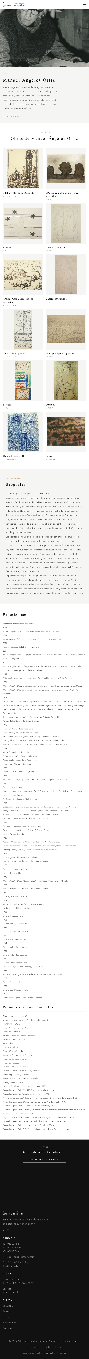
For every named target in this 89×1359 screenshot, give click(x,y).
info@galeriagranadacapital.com (18, 1257)
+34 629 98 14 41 (12, 1251)
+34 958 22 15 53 (12, 1244)
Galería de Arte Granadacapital (44, 1152)
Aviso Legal (32, 1347)
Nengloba (61, 1352)
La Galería (8, 1306)
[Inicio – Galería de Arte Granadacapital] (13, 4)
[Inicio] (44, 1213)
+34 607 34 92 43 (12, 1247)
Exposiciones (9, 1322)
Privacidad (46, 1347)
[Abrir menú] (84, 4)
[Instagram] (8, 1230)
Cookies (58, 1347)
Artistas (6, 1311)
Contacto (7, 1328)
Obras (6, 1317)
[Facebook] (4, 1230)
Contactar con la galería (44, 1160)
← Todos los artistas (12, 116)
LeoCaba (50, 1352)
